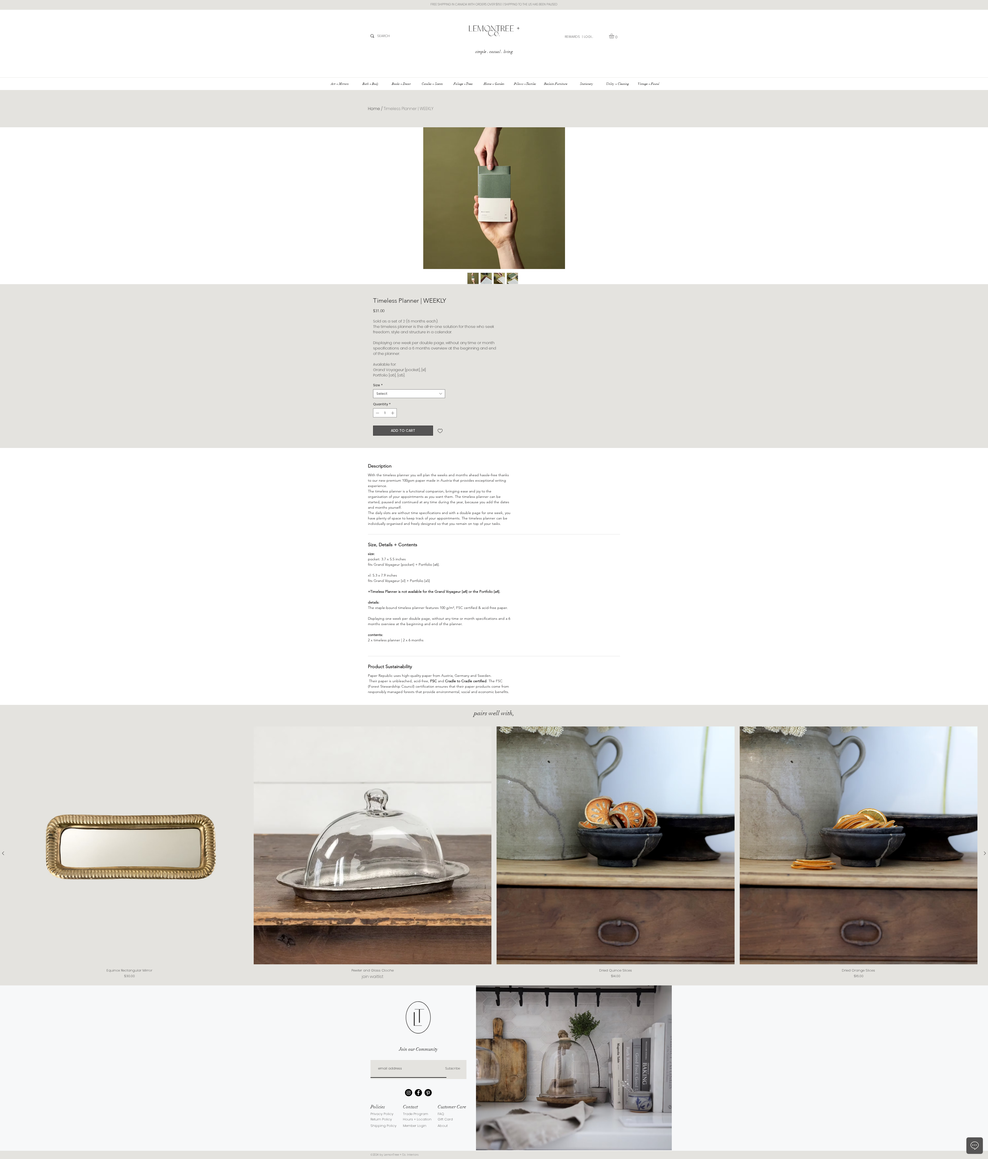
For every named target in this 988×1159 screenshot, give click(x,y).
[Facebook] (418, 1092)
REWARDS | (574, 36)
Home (374, 109)
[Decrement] (377, 413)
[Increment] (393, 413)
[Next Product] (985, 853)
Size (378, 385)
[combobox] (409, 393)
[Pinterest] (428, 1092)
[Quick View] (130, 845)
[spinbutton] (385, 413)
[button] (614, 36)
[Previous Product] (3, 853)
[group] (494, 853)
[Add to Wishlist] (440, 431)
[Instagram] (408, 1092)
